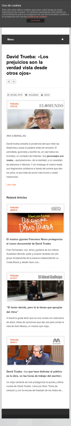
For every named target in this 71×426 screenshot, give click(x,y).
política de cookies (37, 16)
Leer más (11, 184)
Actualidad (33, 94)
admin (47, 94)
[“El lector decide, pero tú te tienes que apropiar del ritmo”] (35, 287)
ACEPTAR (35, 20)
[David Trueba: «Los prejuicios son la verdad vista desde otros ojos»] (35, 115)
